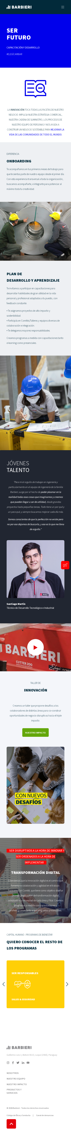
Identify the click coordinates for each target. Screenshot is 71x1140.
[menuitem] (20, 1068)
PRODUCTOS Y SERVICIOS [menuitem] (14, 1091)
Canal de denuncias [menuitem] (45, 1115)
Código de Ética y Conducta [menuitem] (18, 1115)
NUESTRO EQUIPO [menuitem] (16, 1078)
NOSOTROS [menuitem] (13, 1073)
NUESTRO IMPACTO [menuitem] (17, 1084)
